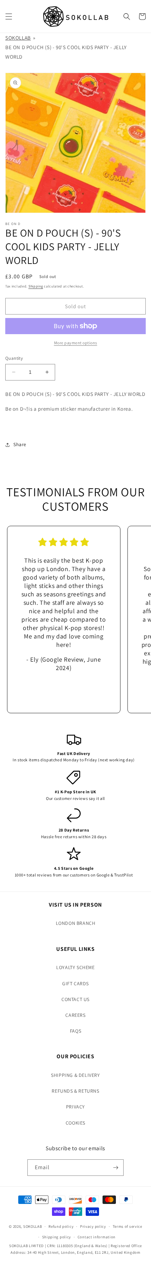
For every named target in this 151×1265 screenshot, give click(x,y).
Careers (75, 1015)
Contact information (97, 1236)
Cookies (75, 1123)
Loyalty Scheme (75, 967)
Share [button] (19, 444)
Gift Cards (75, 983)
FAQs (75, 1031)
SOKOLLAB (18, 37)
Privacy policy (93, 1226)
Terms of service (127, 1226)
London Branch (76, 923)
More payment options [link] (75, 342)
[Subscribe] (115, 1167)
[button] (9, 16)
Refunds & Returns (75, 1091)
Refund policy (60, 1226)
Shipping (35, 286)
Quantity (14, 358)
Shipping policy (56, 1236)
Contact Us (75, 999)
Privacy (75, 1107)
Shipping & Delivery (75, 1075)
